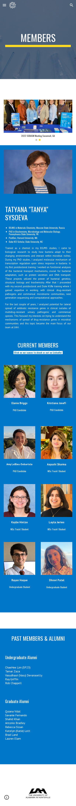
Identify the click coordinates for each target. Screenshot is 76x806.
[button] (4, 5)
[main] (38, 40)
